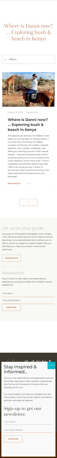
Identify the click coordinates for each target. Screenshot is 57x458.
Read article (14, 183)
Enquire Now (11, 258)
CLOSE (51, 365)
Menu (12, 59)
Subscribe (11, 307)
